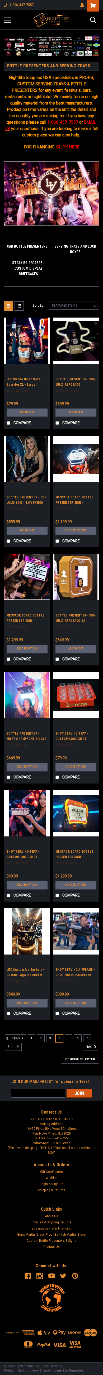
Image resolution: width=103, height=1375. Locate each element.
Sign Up (57, 1184)
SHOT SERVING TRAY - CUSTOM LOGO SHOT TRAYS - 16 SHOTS (71, 739)
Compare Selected (80, 1059)
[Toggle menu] (7, 20)
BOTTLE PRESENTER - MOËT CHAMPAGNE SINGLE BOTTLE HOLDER (26, 739)
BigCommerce (28, 1370)
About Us (51, 1216)
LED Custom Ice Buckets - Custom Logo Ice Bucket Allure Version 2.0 (25, 975)
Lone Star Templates (69, 1370)
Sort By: (38, 305)
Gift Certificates (51, 1172)
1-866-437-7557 (21, 5)
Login (44, 1184)
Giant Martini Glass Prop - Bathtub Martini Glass (51, 1234)
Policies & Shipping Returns (51, 1222)
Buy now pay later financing (52, 1228)
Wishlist (52, 1178)
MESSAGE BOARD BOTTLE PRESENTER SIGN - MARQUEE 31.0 (74, 502)
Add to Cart (27, 412)
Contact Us (51, 1247)
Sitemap (54, 1366)
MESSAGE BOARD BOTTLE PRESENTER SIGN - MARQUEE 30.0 (25, 621)
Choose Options (76, 530)
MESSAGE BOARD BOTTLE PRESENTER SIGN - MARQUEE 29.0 (74, 857)
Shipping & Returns (51, 1190)
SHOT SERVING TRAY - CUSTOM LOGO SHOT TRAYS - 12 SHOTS (23, 857)
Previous (16, 1038)
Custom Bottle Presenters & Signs (51, 1241)
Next (89, 1047)
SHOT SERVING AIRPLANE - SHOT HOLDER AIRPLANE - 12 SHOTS (75, 975)
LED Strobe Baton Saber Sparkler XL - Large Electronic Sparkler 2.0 (24, 384)
